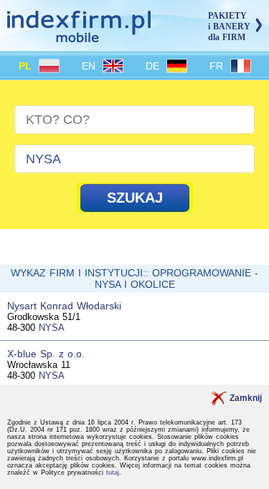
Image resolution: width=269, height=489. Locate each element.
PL (27, 66)
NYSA (52, 327)
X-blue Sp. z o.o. (46, 353)
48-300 (21, 327)
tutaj (112, 472)
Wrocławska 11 (38, 364)
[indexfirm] (79, 36)
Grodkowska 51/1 (43, 316)
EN (90, 66)
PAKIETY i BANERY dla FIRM (229, 26)
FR (218, 66)
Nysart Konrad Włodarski (64, 305)
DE (154, 66)
